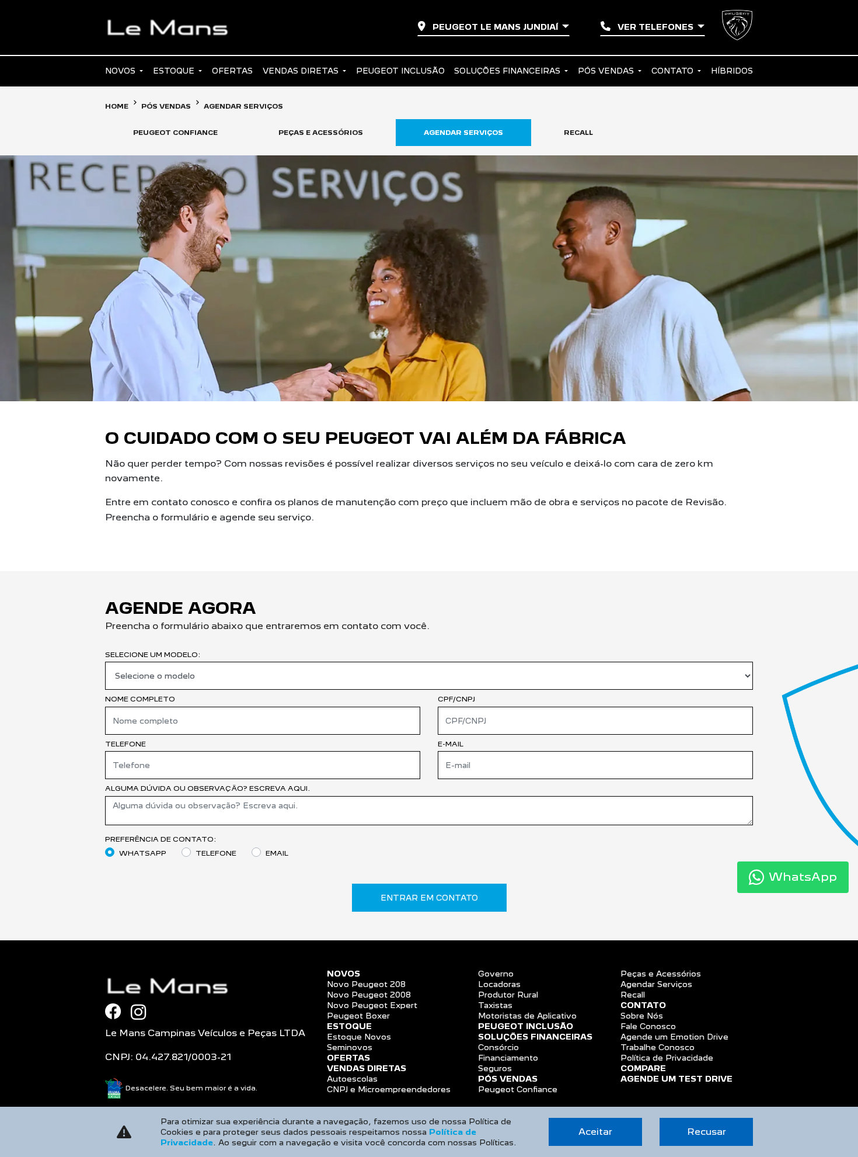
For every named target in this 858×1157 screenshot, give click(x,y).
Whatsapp (142, 853)
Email (277, 853)
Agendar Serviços (656, 984)
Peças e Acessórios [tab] (320, 132)
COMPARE (643, 1068)
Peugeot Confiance (517, 1089)
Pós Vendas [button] (607, 70)
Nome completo (140, 698)
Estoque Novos (359, 1036)
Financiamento (508, 1057)
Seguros (495, 1068)
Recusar (706, 1131)
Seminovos (349, 1047)
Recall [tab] (578, 132)
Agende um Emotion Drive (674, 1036)
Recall (632, 994)
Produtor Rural (508, 994)
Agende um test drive (676, 1078)
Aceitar (595, 1131)
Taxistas (495, 1005)
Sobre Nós (641, 1015)
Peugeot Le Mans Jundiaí (495, 27)
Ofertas (232, 70)
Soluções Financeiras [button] (508, 70)
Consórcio (498, 1047)
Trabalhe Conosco (657, 1047)
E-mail (450, 743)
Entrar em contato (429, 897)
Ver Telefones (655, 27)
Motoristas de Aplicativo (527, 1015)
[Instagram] (143, 1012)
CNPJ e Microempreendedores (389, 1089)
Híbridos (732, 70)
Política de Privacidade (666, 1057)
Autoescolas (352, 1078)
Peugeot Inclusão (400, 70)
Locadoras (499, 984)
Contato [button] (673, 70)
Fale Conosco (648, 1026)
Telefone (125, 743)
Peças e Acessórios (660, 973)
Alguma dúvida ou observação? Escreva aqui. (207, 788)
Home (116, 106)
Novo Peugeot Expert (372, 1005)
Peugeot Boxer (358, 1015)
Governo (496, 973)
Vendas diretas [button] (302, 70)
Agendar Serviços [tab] (463, 132)
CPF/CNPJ (456, 698)
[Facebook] (118, 1011)
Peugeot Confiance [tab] (175, 132)
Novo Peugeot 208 (366, 984)
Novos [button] (121, 70)
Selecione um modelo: (152, 654)
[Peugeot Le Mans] (172, 27)
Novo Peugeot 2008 (369, 994)
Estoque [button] (175, 70)
